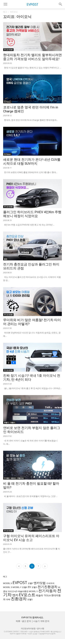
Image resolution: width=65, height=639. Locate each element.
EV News (7, 102)
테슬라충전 (23, 591)
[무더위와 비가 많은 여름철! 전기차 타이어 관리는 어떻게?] (32, 301)
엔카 (15, 595)
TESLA (47, 595)
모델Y (30, 583)
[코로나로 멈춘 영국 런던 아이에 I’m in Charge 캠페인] (32, 88)
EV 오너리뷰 (8, 49)
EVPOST (20, 582)
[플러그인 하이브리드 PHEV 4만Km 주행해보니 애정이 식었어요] (32, 193)
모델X (24, 587)
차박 (8, 599)
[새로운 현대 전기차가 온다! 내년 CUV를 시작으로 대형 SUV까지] (32, 141)
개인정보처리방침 (28, 628)
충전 (5, 259)
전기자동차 (47, 590)
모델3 (34, 587)
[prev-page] (19, 566)
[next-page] (45, 566)
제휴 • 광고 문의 (23, 621)
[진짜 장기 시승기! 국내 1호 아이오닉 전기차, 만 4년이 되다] (32, 357)
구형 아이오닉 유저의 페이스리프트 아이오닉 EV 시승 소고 (31, 538)
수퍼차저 (50, 583)
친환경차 (19, 598)
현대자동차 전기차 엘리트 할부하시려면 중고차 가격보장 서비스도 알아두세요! (32, 57)
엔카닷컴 (40, 583)
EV (29, 587)
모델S (30, 599)
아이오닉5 (12, 591)
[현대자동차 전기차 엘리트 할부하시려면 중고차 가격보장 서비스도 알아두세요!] (32, 36)
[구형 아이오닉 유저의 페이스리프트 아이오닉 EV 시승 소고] (32, 517)
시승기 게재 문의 (41, 621)
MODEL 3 (7, 587)
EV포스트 (27, 594)
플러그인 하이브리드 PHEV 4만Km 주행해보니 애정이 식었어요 (32, 214)
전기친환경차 (47, 586)
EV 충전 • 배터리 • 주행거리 (14, 478)
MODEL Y (17, 587)
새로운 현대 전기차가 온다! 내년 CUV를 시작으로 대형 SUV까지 (31, 161)
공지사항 (40, 628)
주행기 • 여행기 (9, 422)
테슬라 (39, 595)
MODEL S (33, 591)
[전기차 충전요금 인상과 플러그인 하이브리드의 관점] (32, 246)
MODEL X (7, 583)
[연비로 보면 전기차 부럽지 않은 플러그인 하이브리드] (32, 409)
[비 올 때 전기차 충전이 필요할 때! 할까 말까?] (32, 465)
